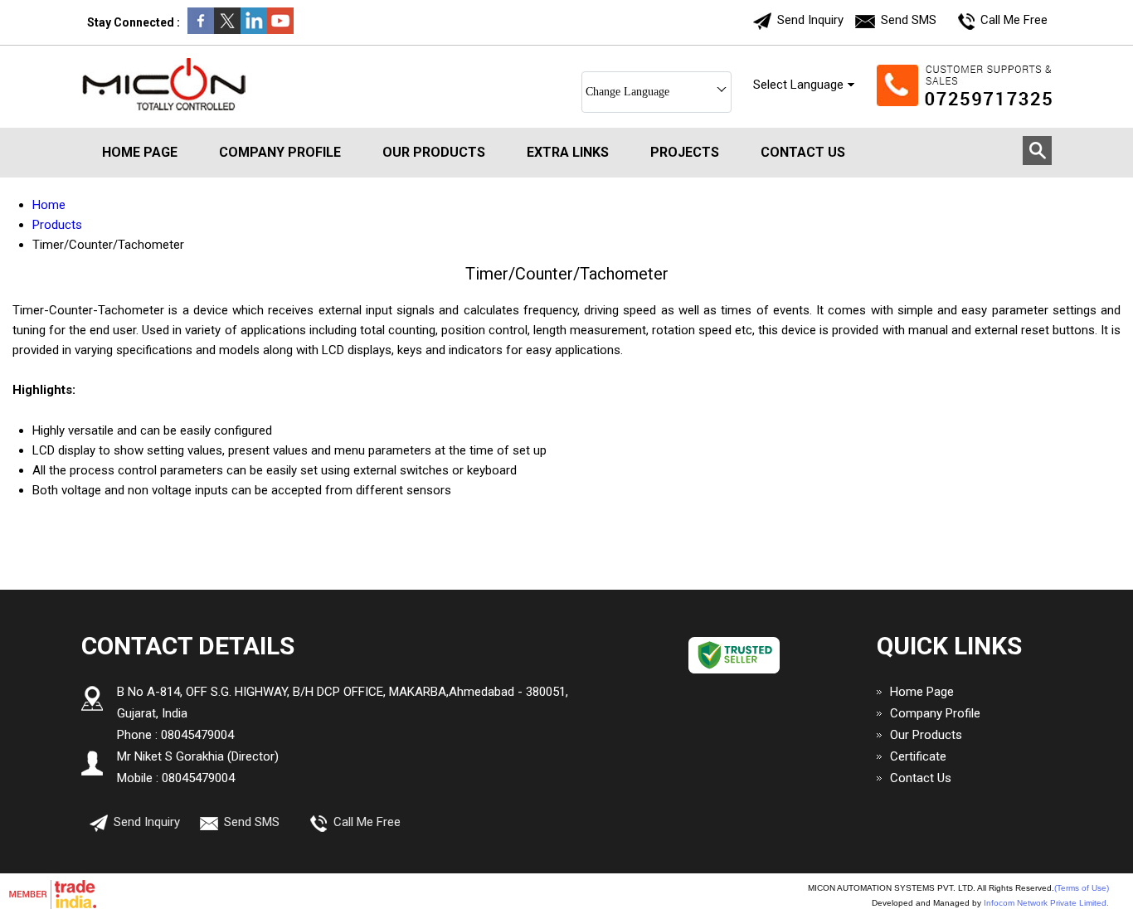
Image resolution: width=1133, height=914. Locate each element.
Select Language (798, 84)
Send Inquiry (810, 19)
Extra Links (568, 152)
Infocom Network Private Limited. (1046, 902)
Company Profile (280, 152)
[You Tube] (280, 29)
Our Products (433, 152)
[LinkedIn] (254, 29)
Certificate (918, 756)
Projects (684, 152)
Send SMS (908, 19)
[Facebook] (200, 29)
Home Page (139, 152)
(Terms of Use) (1081, 887)
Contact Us (803, 152)
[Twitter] (227, 29)
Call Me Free (1014, 19)
